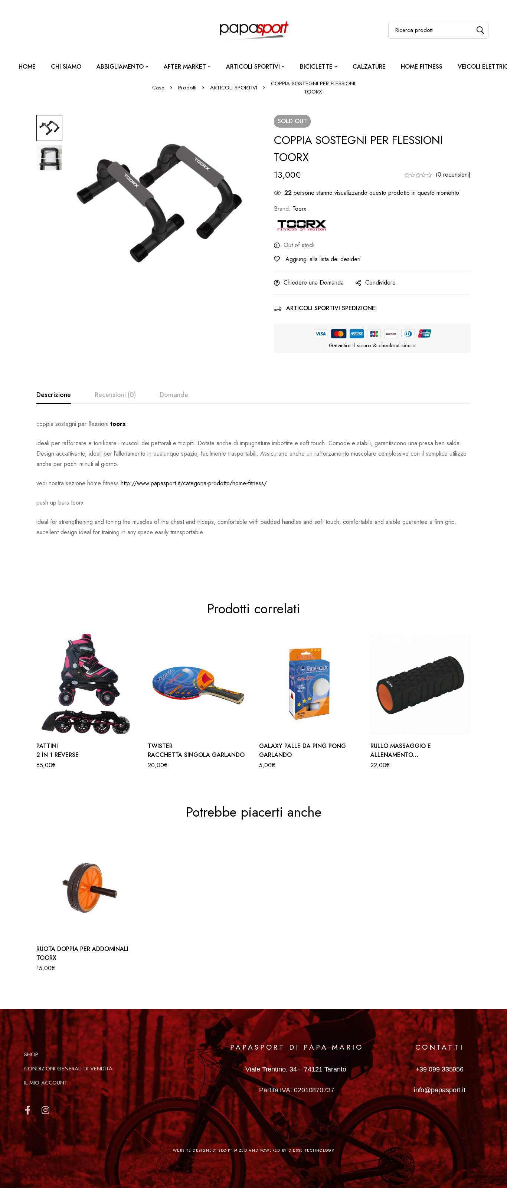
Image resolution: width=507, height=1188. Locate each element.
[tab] (53, 395)
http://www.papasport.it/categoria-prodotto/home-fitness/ (194, 483)
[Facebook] (27, 1110)
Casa (158, 87)
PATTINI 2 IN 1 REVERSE (57, 750)
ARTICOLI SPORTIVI (233, 87)
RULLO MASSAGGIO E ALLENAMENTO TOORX (400, 755)
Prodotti (187, 87)
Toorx (299, 208)
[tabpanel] (253, 492)
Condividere (380, 282)
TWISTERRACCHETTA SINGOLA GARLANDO (196, 750)
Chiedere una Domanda (314, 282)
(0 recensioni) (453, 174)
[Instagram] (45, 1110)
